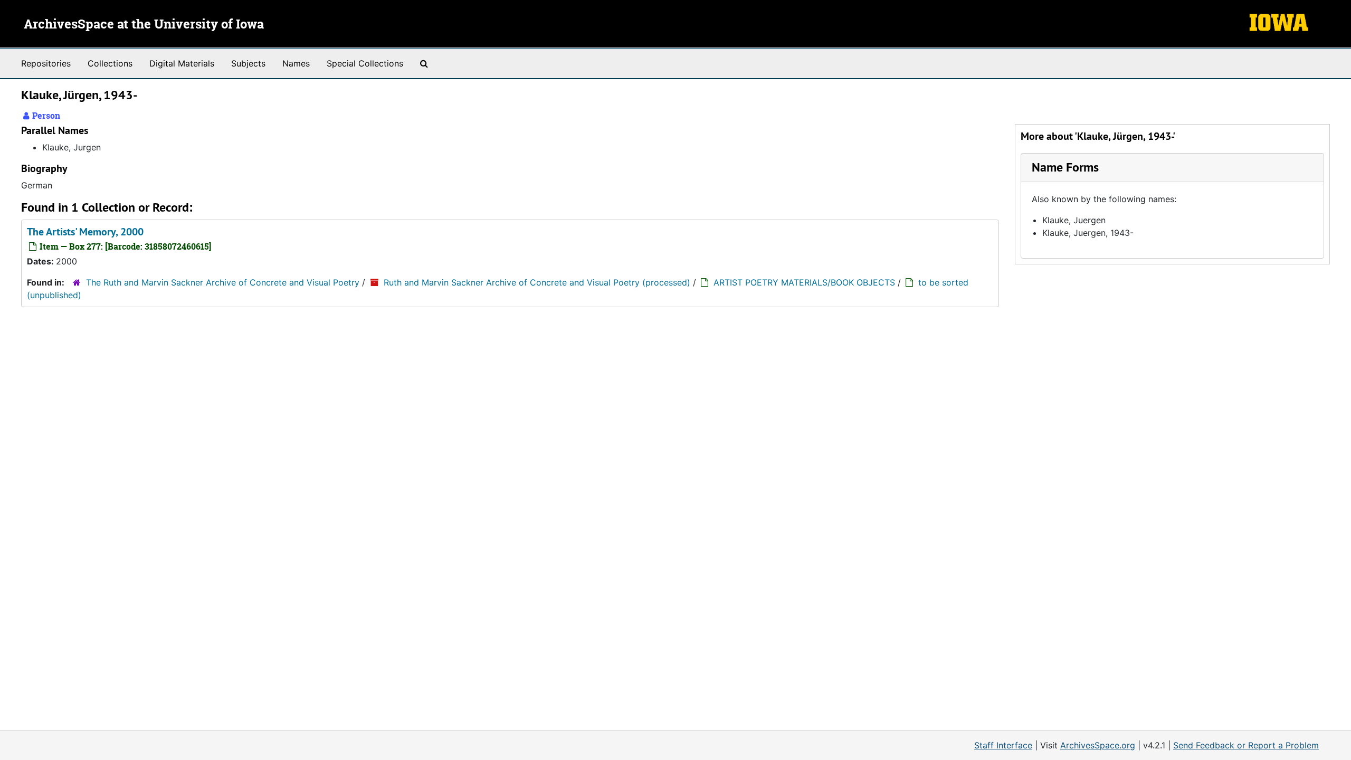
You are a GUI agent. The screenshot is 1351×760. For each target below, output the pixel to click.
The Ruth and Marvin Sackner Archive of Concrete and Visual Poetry (222, 282)
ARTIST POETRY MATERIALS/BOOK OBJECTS (804, 282)
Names (296, 63)
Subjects (248, 63)
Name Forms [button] (1065, 167)
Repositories (46, 63)
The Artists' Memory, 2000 (85, 232)
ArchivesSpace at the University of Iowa (144, 25)
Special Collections (365, 63)
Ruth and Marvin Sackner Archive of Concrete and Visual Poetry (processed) (537, 282)
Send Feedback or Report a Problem (1246, 745)
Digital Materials (181, 63)
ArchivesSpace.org (1097, 745)
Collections (110, 63)
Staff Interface (1003, 745)
